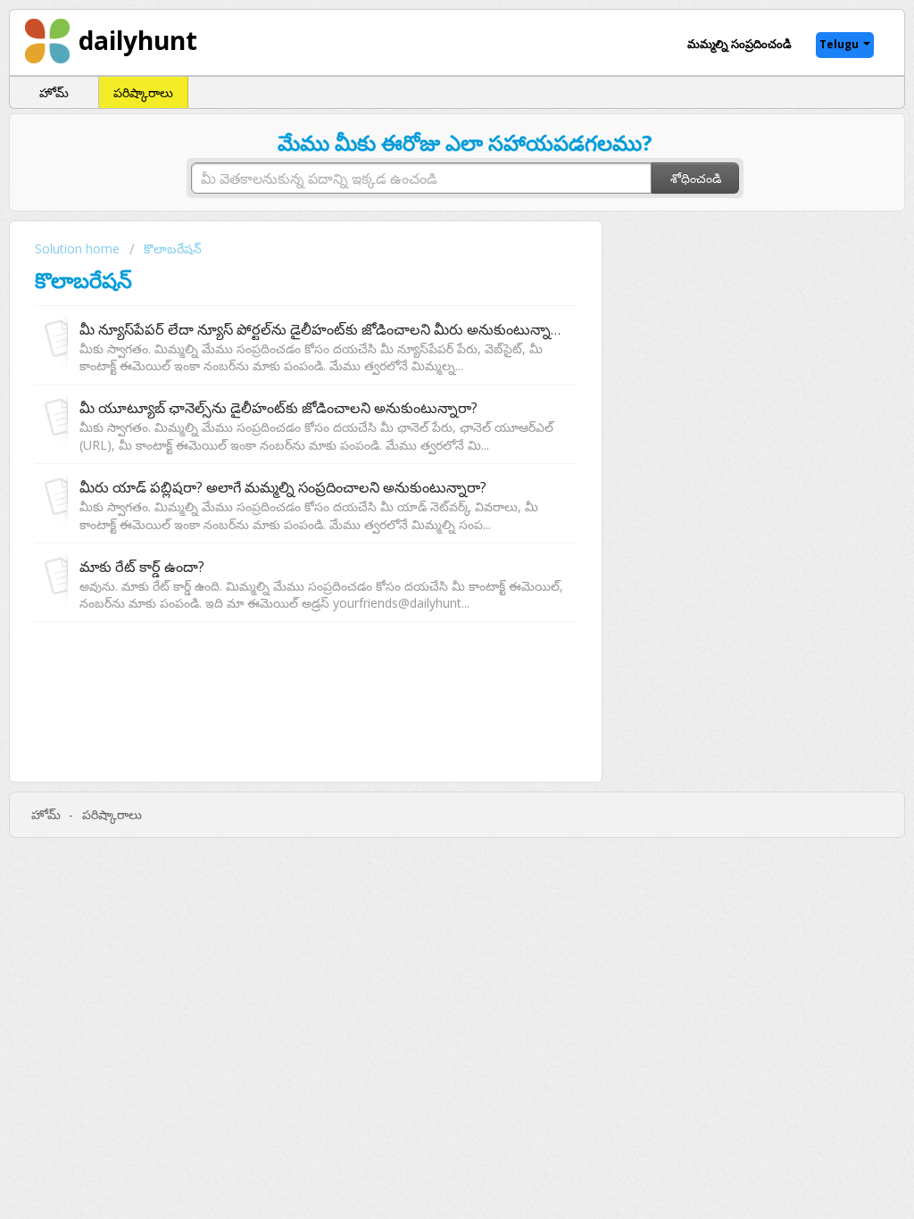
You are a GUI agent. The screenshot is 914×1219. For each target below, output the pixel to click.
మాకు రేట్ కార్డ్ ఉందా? (141, 566)
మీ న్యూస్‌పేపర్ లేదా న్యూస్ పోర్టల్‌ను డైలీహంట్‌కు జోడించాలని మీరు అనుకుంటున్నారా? (324, 329)
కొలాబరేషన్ (173, 248)
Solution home (79, 248)
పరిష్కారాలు (143, 92)
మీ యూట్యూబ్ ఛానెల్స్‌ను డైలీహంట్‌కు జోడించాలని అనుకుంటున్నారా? (278, 408)
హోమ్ (54, 92)
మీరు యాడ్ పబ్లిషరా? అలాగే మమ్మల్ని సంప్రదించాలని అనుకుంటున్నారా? (282, 487)
